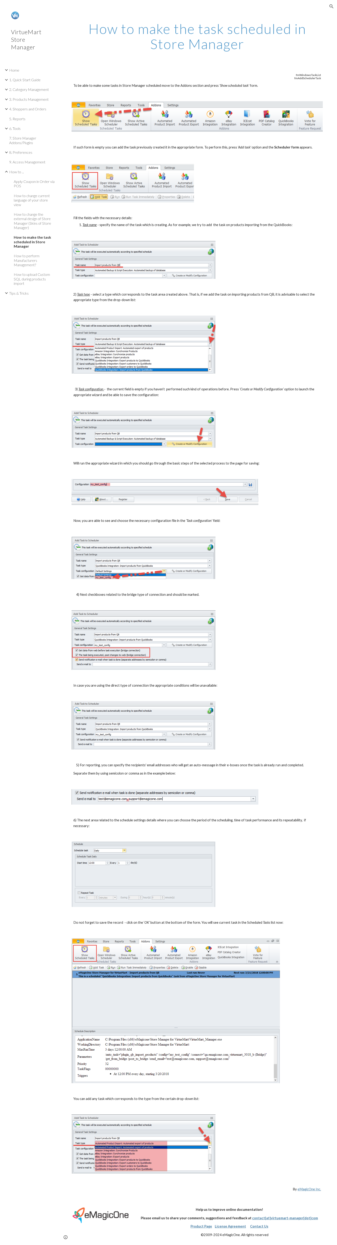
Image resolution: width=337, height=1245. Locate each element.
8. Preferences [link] (20, 152)
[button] (331, 6)
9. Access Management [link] (27, 162)
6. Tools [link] (15, 128)
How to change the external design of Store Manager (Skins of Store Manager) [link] (32, 221)
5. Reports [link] (17, 119)
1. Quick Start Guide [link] (25, 80)
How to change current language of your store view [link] (32, 200)
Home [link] (14, 70)
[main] (197, 36)
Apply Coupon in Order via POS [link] (34, 183)
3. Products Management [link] (29, 99)
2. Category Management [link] (29, 89)
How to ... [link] (16, 172)
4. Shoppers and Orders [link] (27, 109)
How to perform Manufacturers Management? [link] (26, 260)
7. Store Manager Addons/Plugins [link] (22, 140)
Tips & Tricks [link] (19, 293)
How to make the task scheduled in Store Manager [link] (32, 241)
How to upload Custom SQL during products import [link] (32, 278)
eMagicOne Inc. (309, 1189)
